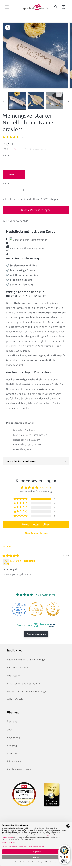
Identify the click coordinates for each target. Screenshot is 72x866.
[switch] (64, 861)
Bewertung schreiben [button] (36, 524)
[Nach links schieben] (4, 102)
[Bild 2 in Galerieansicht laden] (36, 100)
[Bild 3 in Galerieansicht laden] (54, 100)
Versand (17, 149)
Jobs (9, 729)
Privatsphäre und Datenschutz (24, 683)
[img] (11, 555)
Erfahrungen (14, 761)
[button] (7, 7)
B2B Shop (12, 745)
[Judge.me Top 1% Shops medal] (53, 609)
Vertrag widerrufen (36, 634)
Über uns (12, 721)
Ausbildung (13, 737)
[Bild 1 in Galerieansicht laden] (17, 100)
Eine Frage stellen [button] (36, 533)
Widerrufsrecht (15, 699)
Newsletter (13, 753)
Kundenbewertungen (19, 769)
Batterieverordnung (18, 667)
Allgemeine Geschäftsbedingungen (26, 659)
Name (6, 155)
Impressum (13, 675)
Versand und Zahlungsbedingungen (27, 691)
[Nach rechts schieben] (68, 102)
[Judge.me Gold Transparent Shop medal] (36, 609)
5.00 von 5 (45, 487)
